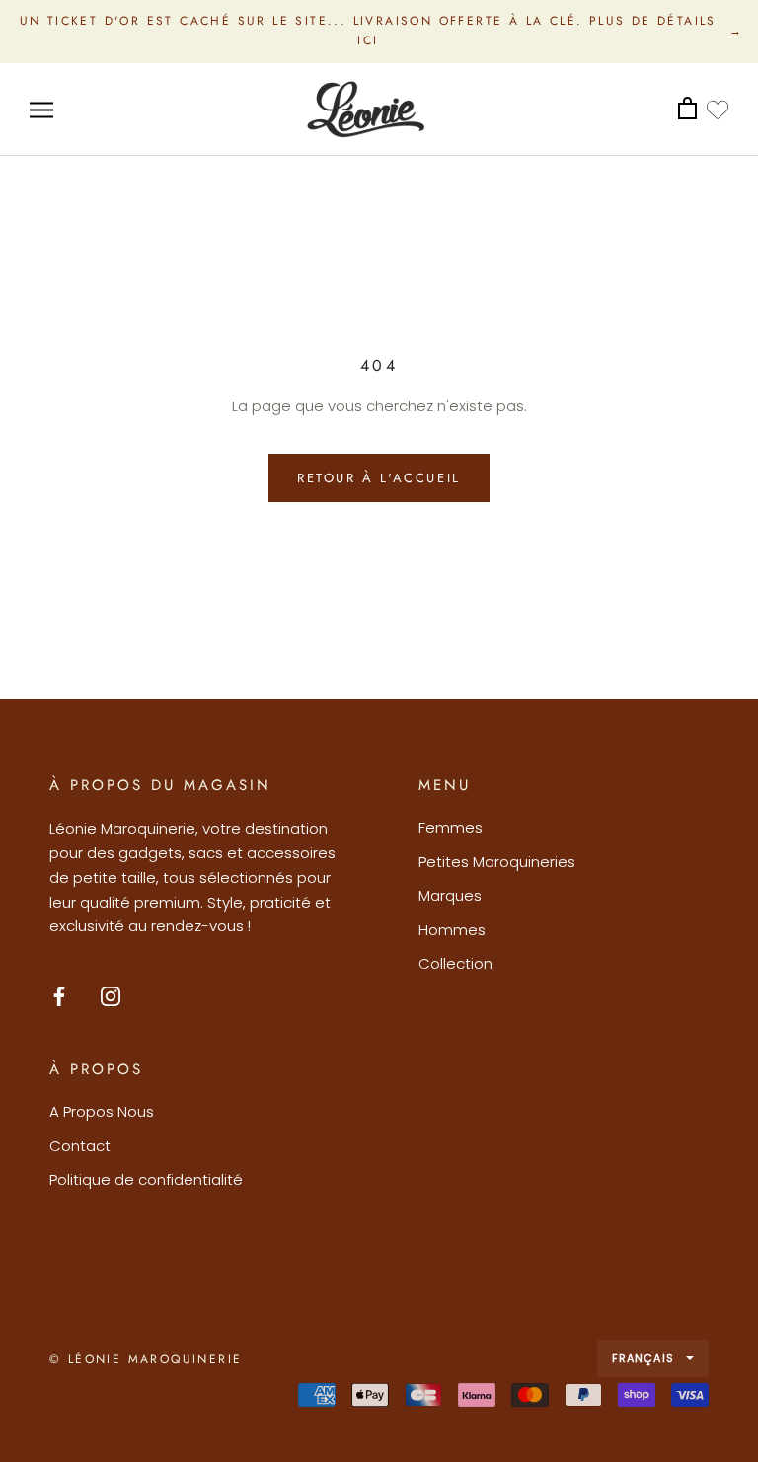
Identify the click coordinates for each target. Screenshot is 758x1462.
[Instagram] (110, 996)
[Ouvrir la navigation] (41, 109)
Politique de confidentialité (146, 1179)
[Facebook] (59, 996)
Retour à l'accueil (379, 478)
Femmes (450, 827)
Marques (450, 895)
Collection (455, 963)
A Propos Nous (101, 1111)
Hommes (452, 929)
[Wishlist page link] (717, 109)
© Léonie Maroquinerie (145, 1359)
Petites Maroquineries (496, 861)
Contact (80, 1145)
